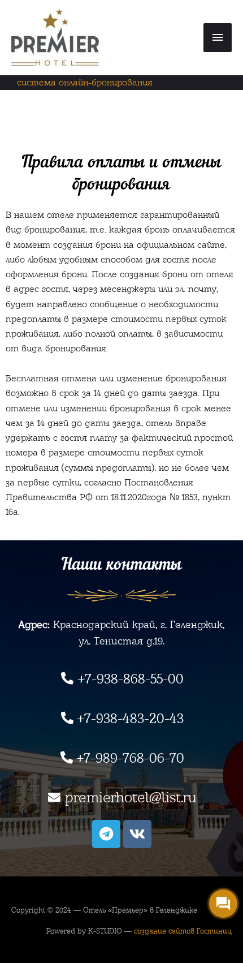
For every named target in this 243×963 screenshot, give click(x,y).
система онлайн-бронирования (85, 82)
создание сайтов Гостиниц (183, 931)
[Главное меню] (217, 38)
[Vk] (137, 834)
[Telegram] (106, 834)
